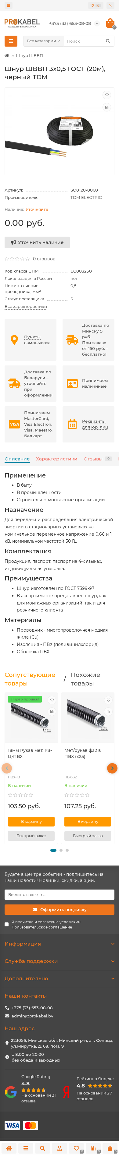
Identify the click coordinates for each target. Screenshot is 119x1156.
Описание (17, 459)
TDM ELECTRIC (86, 197)
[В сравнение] (107, 107)
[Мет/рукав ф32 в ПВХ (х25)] (87, 718)
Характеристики (57, 459)
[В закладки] (107, 95)
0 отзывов (44, 259)
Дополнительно (26, 978)
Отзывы (97, 459)
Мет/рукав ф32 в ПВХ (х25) (82, 753)
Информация (23, 944)
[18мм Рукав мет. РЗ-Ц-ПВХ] (31, 718)
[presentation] (7, 768)
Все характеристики (26, 306)
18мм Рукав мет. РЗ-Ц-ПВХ (30, 753)
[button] (53, 850)
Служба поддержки (31, 961)
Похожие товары (85, 679)
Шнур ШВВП (29, 55)
